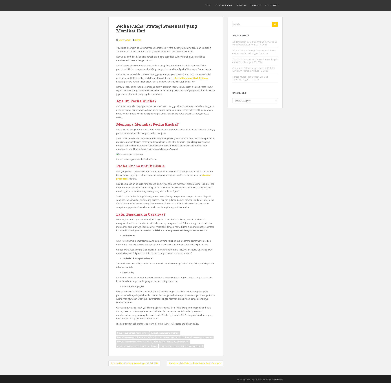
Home (208, 5)
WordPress (278, 379)
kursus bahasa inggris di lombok (165, 333)
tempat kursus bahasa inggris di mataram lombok (181, 346)
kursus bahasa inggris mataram (198, 337)
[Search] (275, 24)
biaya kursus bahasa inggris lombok (132, 333)
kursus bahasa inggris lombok (170, 337)
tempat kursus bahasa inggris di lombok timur (137, 346)
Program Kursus (224, 5)
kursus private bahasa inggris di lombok (171, 341)
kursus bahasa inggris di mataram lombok (135, 337)
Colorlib (258, 379)
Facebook (256, 5)
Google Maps (271, 5)
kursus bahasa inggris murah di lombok (134, 341)
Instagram (241, 5)
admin (138, 39)
